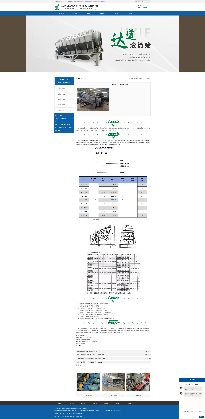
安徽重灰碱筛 (138, 395)
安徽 (78, 416)
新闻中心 (102, 13)
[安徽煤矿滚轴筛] (89, 370)
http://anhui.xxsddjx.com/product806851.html (88, 341)
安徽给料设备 (61, 94)
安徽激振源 (61, 110)
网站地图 (129, 403)
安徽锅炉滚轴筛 (113, 395)
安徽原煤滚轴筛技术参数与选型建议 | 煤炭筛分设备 (89, 362)
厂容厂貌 (116, 13)
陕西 (73, 416)
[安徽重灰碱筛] (138, 370)
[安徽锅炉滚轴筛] (113, 370)
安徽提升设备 (61, 99)
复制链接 (74, 408)
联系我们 (129, 13)
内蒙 (68, 416)
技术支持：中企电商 (81, 408)
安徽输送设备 (61, 104)
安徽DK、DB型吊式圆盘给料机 (87, 337)
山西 (71, 416)
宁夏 (76, 416)
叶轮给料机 (76, 1)
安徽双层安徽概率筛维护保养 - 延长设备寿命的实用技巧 (90, 354)
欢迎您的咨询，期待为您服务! (191, 384)
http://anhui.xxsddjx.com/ (64, 124)
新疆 (63, 416)
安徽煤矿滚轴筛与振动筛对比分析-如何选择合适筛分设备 (90, 358)
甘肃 (66, 416)
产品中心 (88, 13)
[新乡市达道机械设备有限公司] (77, 4)
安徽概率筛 (82, 335)
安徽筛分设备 (61, 88)
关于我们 (75, 13)
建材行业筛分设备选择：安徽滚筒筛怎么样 (87, 351)
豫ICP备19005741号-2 (90, 408)
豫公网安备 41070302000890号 (75, 413)
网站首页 (61, 13)
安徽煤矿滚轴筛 (88, 395)
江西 (81, 416)
